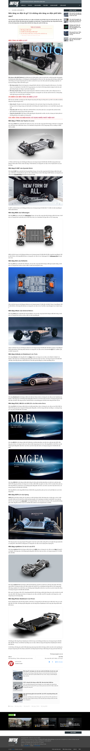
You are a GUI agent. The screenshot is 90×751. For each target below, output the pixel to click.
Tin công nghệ (11, 745)
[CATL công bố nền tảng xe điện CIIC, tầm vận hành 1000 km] (18, 686)
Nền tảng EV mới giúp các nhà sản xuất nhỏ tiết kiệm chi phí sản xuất (40, 671)
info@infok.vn (27, 745)
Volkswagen (28, 215)
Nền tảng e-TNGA (35, 706)
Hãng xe (23, 5)
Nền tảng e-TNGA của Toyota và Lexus (31, 35)
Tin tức (30, 5)
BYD (36, 549)
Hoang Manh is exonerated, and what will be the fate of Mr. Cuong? (19, 726)
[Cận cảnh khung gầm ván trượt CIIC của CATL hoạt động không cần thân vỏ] (18, 697)
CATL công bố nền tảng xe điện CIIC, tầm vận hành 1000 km (38, 682)
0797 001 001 (37, 745)
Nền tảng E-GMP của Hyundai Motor (30, 37)
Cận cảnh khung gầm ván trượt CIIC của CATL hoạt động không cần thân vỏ (75, 20)
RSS (80, 749)
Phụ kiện (45, 5)
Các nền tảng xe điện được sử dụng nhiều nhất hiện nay (34, 33)
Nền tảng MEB (44, 706)
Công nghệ (63, 5)
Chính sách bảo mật (56, 749)
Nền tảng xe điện (18, 706)
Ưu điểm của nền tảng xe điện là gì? (29, 31)
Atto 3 (55, 549)
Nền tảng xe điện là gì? (26, 29)
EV (32, 21)
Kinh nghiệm (38, 5)
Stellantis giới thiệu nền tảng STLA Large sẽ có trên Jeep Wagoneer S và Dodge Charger (75, 27)
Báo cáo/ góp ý (59, 661)
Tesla (30, 357)
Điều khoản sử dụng (67, 749)
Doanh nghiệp (53, 5)
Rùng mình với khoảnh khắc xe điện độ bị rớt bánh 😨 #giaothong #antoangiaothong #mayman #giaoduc (70, 725)
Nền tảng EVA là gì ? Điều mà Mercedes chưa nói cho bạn (75, 33)
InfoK (13, 749)
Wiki (9, 10)
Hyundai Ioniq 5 (18, 174)
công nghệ (24, 500)
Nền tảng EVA (27, 706)
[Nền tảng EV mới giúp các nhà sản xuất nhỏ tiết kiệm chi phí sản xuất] (18, 675)
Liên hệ (74, 749)
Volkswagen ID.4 (54, 256)
